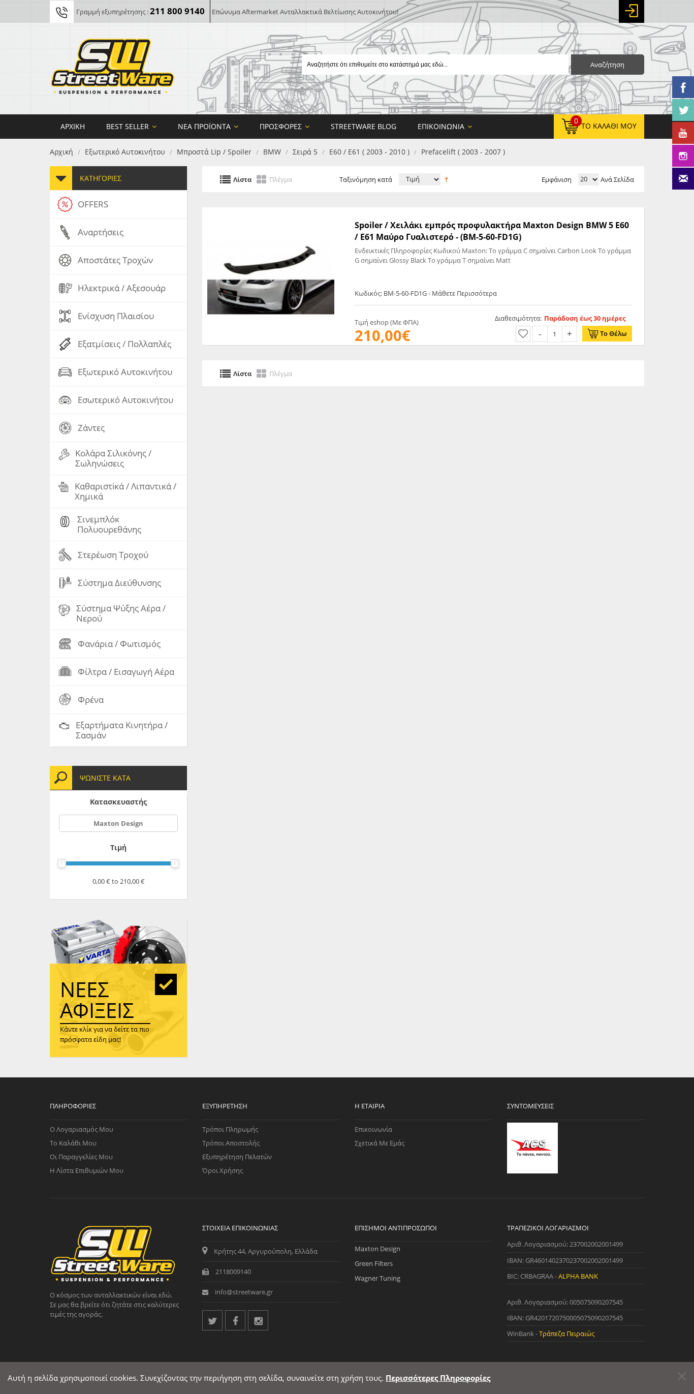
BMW (272, 152)
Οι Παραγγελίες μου (81, 1156)
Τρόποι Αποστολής (231, 1143)
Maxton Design (118, 823)
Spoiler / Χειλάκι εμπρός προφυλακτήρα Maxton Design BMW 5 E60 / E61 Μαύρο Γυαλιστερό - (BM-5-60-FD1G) (492, 231)
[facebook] (235, 1320)
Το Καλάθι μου (73, 1143)
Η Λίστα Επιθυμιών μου (86, 1170)
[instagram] (258, 1320)
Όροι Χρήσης (222, 1170)
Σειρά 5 (305, 152)
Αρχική (61, 152)
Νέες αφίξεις (97, 999)
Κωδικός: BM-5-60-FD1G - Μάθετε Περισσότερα (426, 293)
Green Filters (374, 1263)
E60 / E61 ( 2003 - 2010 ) (369, 152)
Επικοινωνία (373, 1129)
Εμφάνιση (557, 179)
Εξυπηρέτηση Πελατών (237, 1156)
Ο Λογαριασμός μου (81, 1129)
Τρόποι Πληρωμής (230, 1129)
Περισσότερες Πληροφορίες (438, 1378)
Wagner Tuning (377, 1278)
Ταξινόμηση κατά (365, 179)
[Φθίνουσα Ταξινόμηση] (446, 178)
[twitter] (212, 1320)
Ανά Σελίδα (616, 179)
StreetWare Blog (363, 126)
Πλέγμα (280, 178)
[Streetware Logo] (112, 68)
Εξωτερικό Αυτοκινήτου (125, 152)
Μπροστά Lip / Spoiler (214, 152)
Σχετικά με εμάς (379, 1143)
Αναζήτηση (607, 64)
